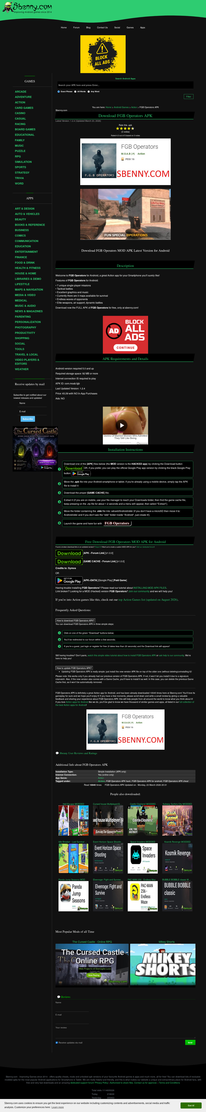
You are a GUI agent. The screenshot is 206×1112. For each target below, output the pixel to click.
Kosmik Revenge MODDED (177, 841)
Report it (98, 547)
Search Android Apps (125, 78)
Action (101, 777)
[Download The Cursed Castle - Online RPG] (92, 964)
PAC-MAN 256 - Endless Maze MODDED (143, 879)
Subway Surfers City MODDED (177, 803)
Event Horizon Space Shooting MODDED (108, 841)
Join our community (139, 591)
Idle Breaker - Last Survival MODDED (74, 841)
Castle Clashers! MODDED (143, 803)
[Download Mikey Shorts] (166, 964)
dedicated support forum (82, 1082)
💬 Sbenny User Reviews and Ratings (76, 753)
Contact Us (102, 27)
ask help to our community (171, 655)
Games (130, 27)
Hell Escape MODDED (73, 803)
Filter (188, 96)
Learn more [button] (58, 1107)
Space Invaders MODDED (142, 841)
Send (190, 1042)
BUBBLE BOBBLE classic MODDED (177, 879)
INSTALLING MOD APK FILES (149, 587)
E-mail (58, 1014)
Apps (142, 27)
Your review (61, 1027)
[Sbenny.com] (27, 6)
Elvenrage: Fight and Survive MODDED (108, 879)
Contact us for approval (145, 1082)
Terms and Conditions (169, 1082)
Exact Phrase (66, 91)
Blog (88, 27)
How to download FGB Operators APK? (75, 620)
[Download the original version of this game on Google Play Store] (69, 580)
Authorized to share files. (122, 1082)
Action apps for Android (77, 701)
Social (117, 27)
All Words (81, 91)
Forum (76, 27)
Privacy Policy (101, 1082)
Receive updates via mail (70, 1042)
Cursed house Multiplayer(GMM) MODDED (108, 803)
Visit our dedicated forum (145, 547)
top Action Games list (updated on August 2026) (148, 599)
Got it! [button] (191, 1105)
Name (58, 1002)
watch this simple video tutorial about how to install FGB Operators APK (122, 655)
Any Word (95, 91)
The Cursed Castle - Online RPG (92, 942)
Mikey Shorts (167, 942)
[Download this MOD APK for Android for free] (69, 553)
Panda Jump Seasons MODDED (74, 879)
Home (64, 27)
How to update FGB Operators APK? (74, 668)
